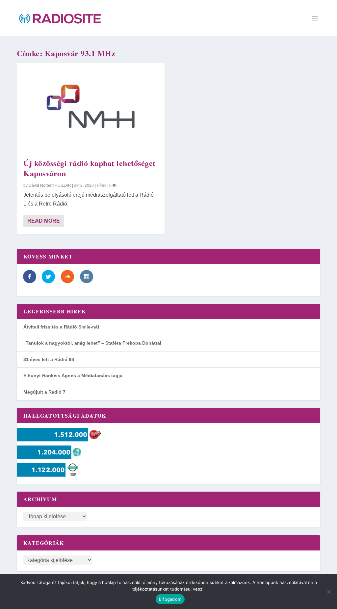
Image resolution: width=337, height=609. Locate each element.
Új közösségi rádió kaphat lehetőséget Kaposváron (89, 168)
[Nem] (328, 591)
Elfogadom (170, 599)
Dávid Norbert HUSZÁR (50, 185)
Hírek (101, 185)
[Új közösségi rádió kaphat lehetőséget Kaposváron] (91, 107)
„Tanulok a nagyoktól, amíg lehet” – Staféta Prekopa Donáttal (92, 343)
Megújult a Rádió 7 (44, 392)
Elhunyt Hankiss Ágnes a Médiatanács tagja (72, 375)
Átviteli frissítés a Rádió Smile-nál (61, 326)
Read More (43, 221)
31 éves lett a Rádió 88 (48, 359)
